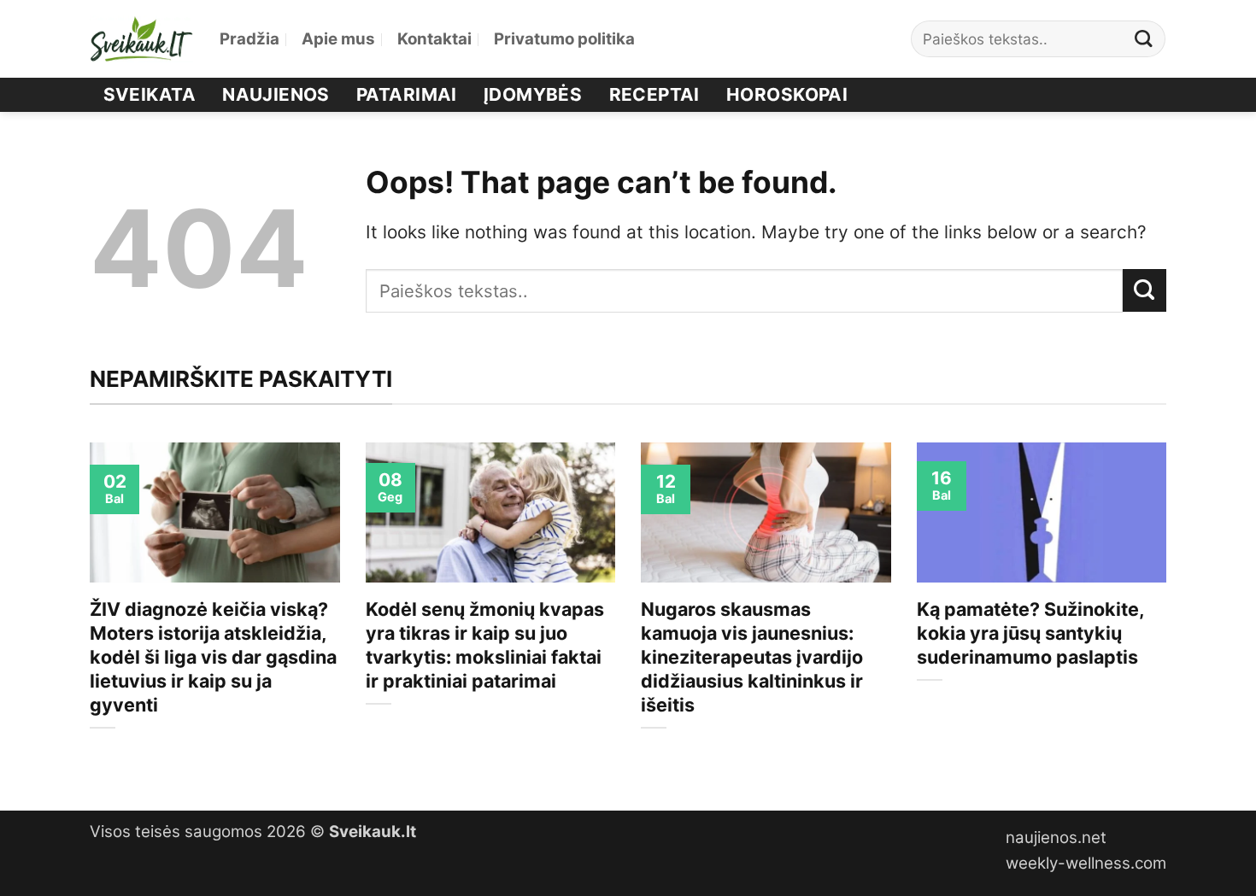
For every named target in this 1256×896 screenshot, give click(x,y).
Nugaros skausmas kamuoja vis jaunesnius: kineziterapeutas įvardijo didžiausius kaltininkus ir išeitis (752, 657)
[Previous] (86, 612)
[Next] (1170, 612)
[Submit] (1144, 38)
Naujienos (276, 94)
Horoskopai (787, 94)
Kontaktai (434, 39)
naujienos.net (1056, 837)
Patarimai (406, 94)
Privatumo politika (564, 39)
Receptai (654, 94)
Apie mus (338, 39)
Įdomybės (533, 94)
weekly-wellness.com (1086, 863)
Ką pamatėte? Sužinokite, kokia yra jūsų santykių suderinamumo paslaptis (1030, 633)
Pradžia (249, 39)
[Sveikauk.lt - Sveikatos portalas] (142, 39)
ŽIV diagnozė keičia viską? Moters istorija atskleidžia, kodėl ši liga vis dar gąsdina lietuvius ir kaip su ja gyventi (213, 657)
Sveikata (149, 94)
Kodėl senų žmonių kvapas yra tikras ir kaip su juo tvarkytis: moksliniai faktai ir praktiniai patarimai (485, 645)
